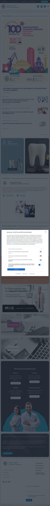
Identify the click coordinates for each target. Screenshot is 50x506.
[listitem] (25, 249)
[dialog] (25, 253)
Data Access (25, 273)
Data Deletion (18, 273)
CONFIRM (16, 269)
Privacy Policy (32, 273)
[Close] (46, 232)
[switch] (40, 251)
